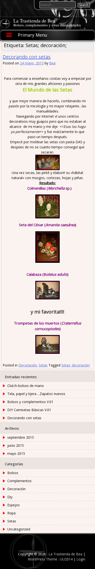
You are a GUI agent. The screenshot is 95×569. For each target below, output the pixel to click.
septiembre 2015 (20, 437)
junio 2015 (15, 445)
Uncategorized (18, 529)
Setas (43, 365)
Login (80, 559)
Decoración (28, 365)
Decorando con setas (27, 56)
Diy (9, 497)
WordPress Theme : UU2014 (50, 559)
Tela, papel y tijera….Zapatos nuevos (36, 393)
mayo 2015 (16, 453)
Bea (52, 63)
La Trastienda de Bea (34, 20)
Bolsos (12, 472)
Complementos (19, 480)
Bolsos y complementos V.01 (30, 401)
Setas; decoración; (75, 365)
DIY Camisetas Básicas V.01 (29, 409)
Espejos (13, 505)
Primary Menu (32, 35)
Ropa (11, 513)
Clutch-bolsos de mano (25, 385)
